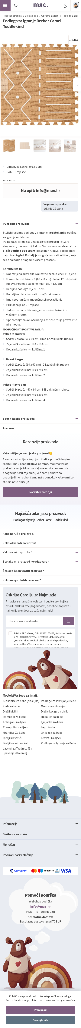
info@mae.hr (40, 906)
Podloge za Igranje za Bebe (58, 743)
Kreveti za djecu (51, 738)
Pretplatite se (68, 621)
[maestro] (46, 871)
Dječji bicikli (10, 711)
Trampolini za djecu (15, 727)
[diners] (57, 871)
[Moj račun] (65, 5)
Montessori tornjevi (53, 706)
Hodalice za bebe (52, 717)
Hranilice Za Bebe (14, 732)
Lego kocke (48, 727)
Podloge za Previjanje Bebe (58, 701)
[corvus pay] (18, 871)
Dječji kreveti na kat (15, 743)
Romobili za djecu (14, 717)
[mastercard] (34, 871)
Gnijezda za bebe (52, 732)
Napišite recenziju (40, 492)
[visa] (66, 871)
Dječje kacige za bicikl (55, 711)
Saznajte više (40, 1020)
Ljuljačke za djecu (52, 722)
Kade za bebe (11, 706)
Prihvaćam (40, 1009)
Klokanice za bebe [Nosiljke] (21, 701)
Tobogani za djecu (14, 722)
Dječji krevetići (12, 738)
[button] (77, 85)
